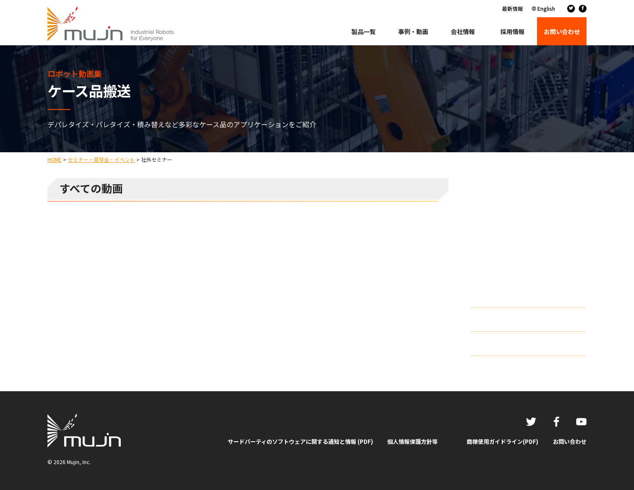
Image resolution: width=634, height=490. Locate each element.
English (546, 8)
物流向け (491, 213)
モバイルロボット (503, 240)
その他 (488, 293)
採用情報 (512, 31)
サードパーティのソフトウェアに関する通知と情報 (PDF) (300, 441)
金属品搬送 (494, 279)
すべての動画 (496, 200)
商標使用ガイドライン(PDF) (502, 441)
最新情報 (512, 8)
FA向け (488, 227)
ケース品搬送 (497, 253)
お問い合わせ (570, 441)
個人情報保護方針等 (412, 441)
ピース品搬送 (497, 266)
